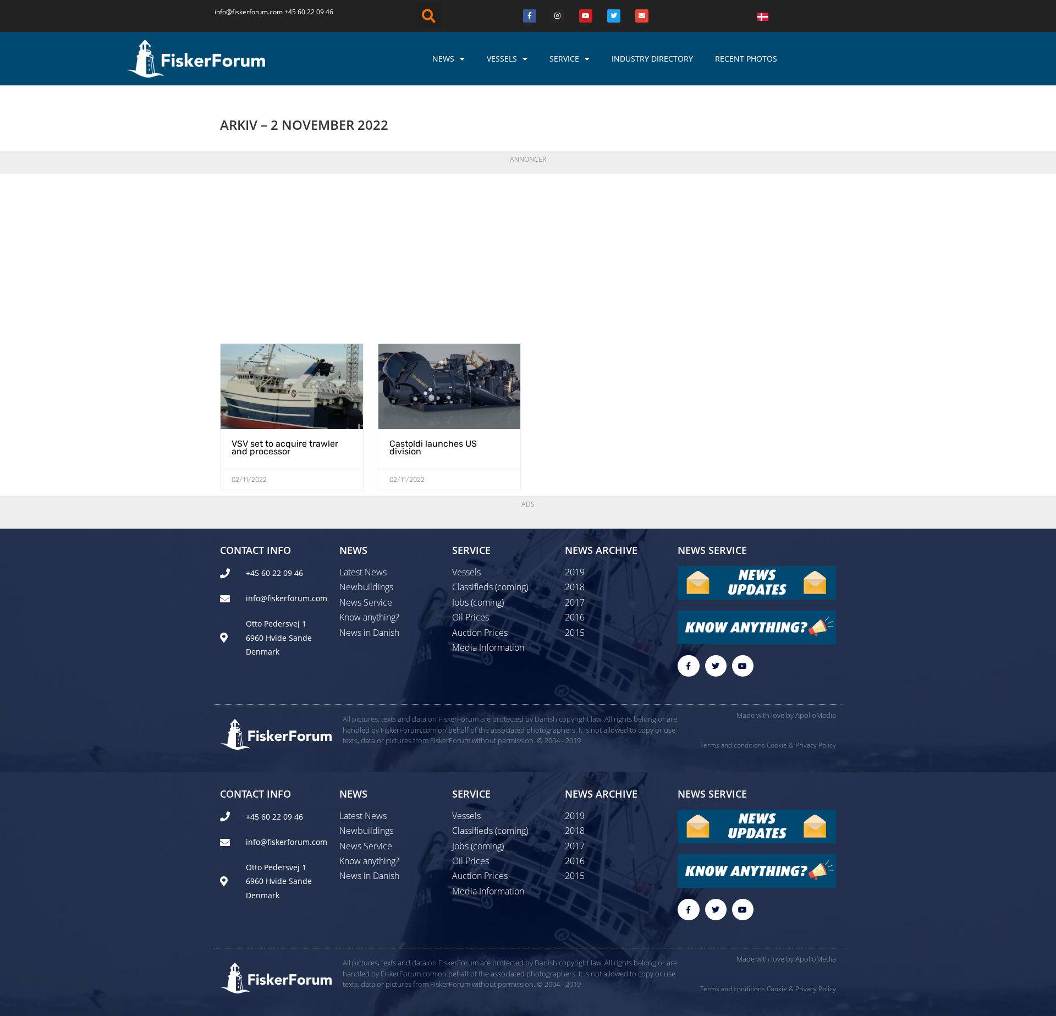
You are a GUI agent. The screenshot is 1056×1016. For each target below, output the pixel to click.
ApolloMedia (815, 715)
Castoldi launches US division (433, 447)
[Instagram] (557, 16)
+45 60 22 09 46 (308, 12)
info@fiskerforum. (242, 12)
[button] (429, 16)
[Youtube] (585, 16)
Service (564, 58)
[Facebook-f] (688, 666)
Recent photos (746, 58)
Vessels (502, 58)
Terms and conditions (732, 745)
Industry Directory (652, 58)
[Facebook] (529, 16)
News (443, 58)
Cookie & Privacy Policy (801, 745)
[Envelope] (641, 16)
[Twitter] (613, 16)
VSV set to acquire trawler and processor (285, 447)
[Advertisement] (528, 255)
